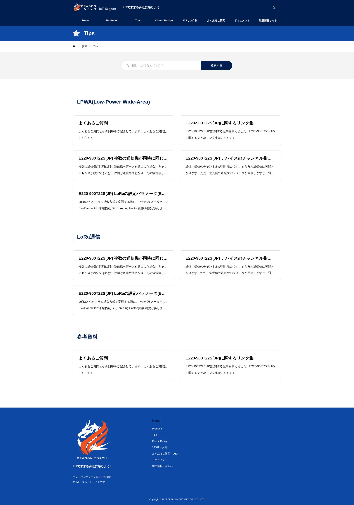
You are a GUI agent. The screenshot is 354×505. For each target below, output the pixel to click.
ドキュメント (242, 20)
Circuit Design (164, 20)
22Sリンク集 (190, 20)
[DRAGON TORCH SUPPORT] (95, 7)
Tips (138, 20)
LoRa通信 (88, 237)
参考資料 (87, 337)
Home (85, 20)
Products (112, 20)
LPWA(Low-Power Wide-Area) (113, 102)
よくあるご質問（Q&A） (216, 22)
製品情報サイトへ (268, 22)
